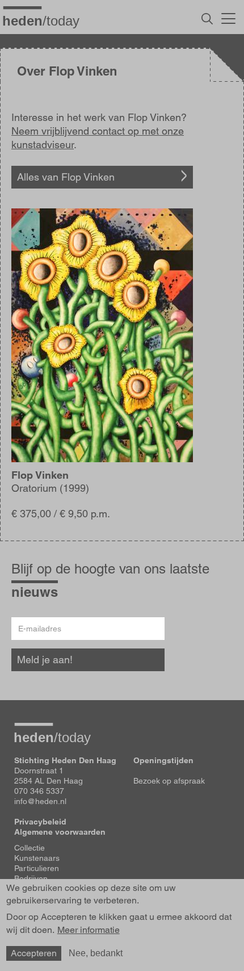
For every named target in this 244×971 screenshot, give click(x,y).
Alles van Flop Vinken (66, 177)
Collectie (29, 847)
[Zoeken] (207, 18)
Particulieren (36, 868)
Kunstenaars (37, 858)
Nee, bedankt (96, 953)
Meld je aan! (45, 660)
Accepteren (34, 953)
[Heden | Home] (45, 20)
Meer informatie (88, 930)
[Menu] (228, 17)
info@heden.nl (40, 801)
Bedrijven (31, 878)
